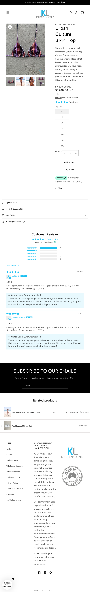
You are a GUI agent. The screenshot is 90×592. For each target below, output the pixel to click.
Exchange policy (13, 477)
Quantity (58, 151)
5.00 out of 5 (51, 239)
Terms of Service (13, 471)
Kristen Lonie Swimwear (48, 591)
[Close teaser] (13, 579)
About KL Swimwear (14, 488)
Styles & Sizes (12, 460)
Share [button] (60, 188)
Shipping (58, 97)
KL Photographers (13, 500)
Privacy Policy (12, 483)
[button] (8, 12)
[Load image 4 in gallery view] (40, 81)
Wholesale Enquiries (14, 466)
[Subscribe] (65, 386)
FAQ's (8, 449)
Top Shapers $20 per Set (22, 426)
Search (9, 455)
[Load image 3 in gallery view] (30, 81)
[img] (12, 272)
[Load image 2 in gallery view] (20, 81)
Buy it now (69, 169)
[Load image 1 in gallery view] (10, 81)
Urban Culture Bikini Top (26, 412)
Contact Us (10, 494)
